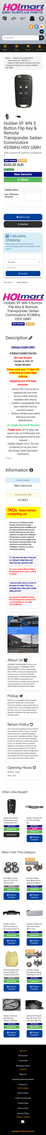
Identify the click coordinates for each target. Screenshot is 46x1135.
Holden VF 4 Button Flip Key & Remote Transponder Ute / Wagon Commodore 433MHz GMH (11, 822)
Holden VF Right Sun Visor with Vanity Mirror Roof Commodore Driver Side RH (34, 928)
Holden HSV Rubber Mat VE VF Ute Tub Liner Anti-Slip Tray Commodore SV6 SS (34, 1020)
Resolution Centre (23, 1066)
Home (8, 58)
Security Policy (23, 1113)
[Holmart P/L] (23, 8)
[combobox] (20, 37)
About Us (23, 1074)
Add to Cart (24, 217)
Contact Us (23, 1084)
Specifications (22, 282)
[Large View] (7, 116)
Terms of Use (23, 1108)
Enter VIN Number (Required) (12, 195)
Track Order (23, 1061)
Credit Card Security (23, 1098)
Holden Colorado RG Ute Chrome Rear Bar (34, 820)
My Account (23, 1056)
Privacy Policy (23, 1103)
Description (8, 282)
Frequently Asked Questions (23, 1079)
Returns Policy (23, 1093)
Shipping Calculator (35, 838)
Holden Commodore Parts (23, 58)
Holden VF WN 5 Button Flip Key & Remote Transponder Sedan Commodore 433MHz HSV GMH (23, 65)
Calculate (24, 273)
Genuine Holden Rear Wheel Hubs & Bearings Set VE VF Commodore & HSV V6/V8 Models (34, 974)
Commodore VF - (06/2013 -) (19, 60)
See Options (11, 835)
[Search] (41, 37)
